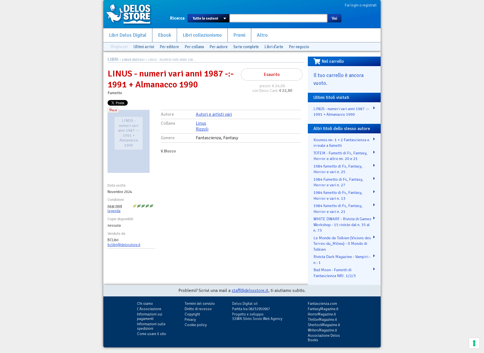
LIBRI (113, 59)
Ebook (164, 35)
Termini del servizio (200, 303)
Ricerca (177, 18)
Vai (334, 18)
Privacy (190, 319)
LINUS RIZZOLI (133, 60)
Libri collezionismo (202, 35)
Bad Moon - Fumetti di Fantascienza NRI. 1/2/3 (334, 272)
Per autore (219, 46)
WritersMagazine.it (322, 330)
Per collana (194, 46)
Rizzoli (202, 129)
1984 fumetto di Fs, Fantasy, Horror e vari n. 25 (337, 169)
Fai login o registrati (360, 5)
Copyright (192, 314)
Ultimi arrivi (143, 46)
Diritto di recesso (198, 308)
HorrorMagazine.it (322, 314)
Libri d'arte (273, 46)
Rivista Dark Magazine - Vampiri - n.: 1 (342, 259)
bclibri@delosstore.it (124, 245)
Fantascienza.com (322, 303)
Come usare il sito (151, 333)
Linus (201, 123)
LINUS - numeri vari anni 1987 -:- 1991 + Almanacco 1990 (341, 111)
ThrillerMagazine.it (322, 319)
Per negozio (299, 46)
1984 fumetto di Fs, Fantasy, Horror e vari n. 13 (337, 195)
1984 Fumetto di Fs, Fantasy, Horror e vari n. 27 (338, 182)
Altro (262, 35)
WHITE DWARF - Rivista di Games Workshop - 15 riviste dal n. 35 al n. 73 (342, 224)
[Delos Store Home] (131, 14)
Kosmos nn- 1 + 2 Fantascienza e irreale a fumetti (341, 142)
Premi (239, 35)
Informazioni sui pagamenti (149, 316)
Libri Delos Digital (127, 35)
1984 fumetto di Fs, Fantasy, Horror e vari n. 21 (337, 208)
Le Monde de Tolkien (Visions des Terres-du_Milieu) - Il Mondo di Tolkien (342, 243)
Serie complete (246, 46)
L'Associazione (149, 308)
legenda (114, 211)
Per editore (169, 46)
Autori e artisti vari (214, 114)
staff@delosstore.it (250, 290)
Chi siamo (145, 303)
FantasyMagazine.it (323, 308)
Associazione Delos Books (324, 337)
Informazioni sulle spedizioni (151, 326)
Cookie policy (196, 324)
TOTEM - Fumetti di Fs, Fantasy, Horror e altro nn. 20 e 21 (340, 155)
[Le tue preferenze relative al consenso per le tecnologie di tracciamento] (474, 343)
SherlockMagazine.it (324, 324)
